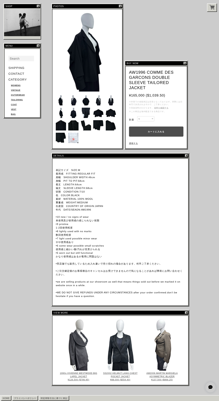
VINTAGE (15, 90)
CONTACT (16, 73)
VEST (13, 109)
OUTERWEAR (18, 95)
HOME (6, 398)
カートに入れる (156, 131)
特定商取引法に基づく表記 (54, 398)
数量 (131, 119)
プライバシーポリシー (25, 398)
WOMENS (16, 85)
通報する (133, 143)
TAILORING (17, 100)
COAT (14, 105)
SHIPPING (16, 68)
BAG (13, 114)
